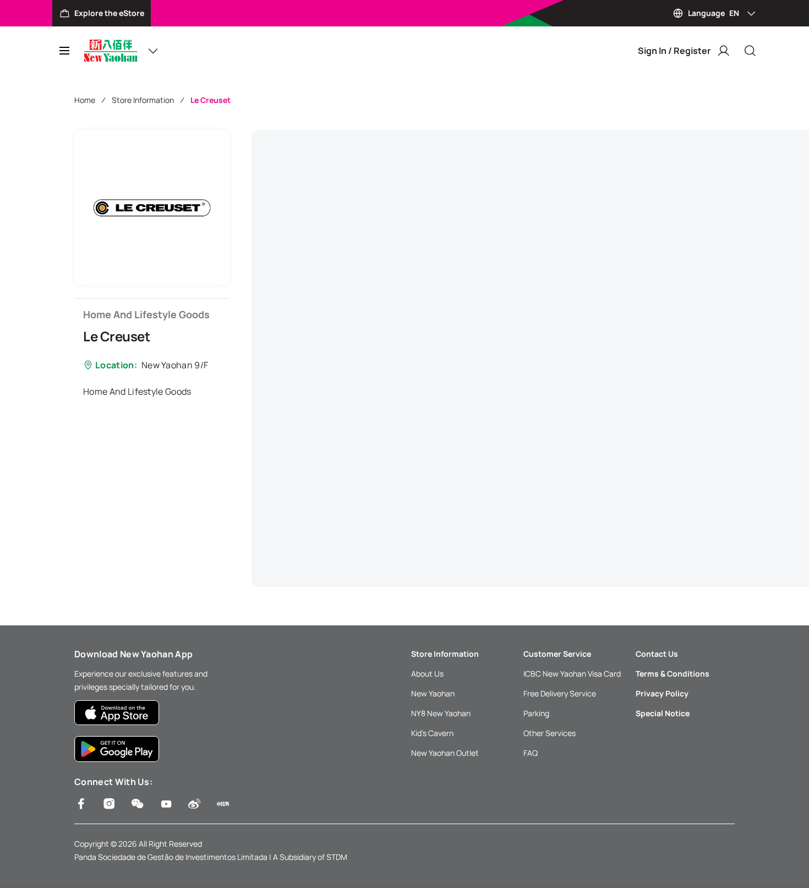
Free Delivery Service (559, 693)
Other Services (549, 733)
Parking (536, 713)
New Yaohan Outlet (445, 753)
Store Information (143, 100)
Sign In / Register (674, 51)
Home (84, 100)
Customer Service (557, 654)
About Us (427, 673)
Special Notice (663, 713)
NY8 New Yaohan (441, 713)
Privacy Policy (662, 693)
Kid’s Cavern (432, 733)
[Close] (750, 50)
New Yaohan (433, 693)
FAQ (530, 753)
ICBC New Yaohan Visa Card (572, 673)
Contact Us (657, 654)
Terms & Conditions (672, 673)
